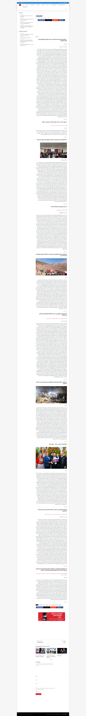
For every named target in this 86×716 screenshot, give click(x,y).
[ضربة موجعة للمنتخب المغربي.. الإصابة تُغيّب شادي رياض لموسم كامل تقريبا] (51, 651)
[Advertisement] (51, 28)
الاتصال (53, 714)
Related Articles (38, 646)
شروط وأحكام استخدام (57, 714)
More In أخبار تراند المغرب (46, 646)
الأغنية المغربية (59, 655)
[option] (40, 652)
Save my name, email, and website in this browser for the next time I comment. (45, 688)
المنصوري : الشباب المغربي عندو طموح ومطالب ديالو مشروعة (40, 656)
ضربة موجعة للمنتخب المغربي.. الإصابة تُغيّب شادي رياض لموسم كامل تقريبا (50, 656)
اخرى (44, 653)
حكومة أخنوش (40, 642)
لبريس (47, 714)
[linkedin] (61, 20)
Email (36, 679)
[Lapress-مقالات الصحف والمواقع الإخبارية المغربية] (20, 4)
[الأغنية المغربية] (62, 651)
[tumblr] (64, 20)
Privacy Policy (50, 714)
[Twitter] (61, 3)
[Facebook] (59, 3)
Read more (65, 119)
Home (36, 12)
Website (37, 683)
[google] (53, 20)
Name (37, 676)
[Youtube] (64, 3)
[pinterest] (58, 20)
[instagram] (66, 3)
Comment (37, 665)
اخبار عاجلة (42, 653)
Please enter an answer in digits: (40, 689)
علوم (63, 642)
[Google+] (63, 3)
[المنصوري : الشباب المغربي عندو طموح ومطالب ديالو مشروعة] (40, 651)
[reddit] (56, 20)
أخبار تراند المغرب (42, 12)
